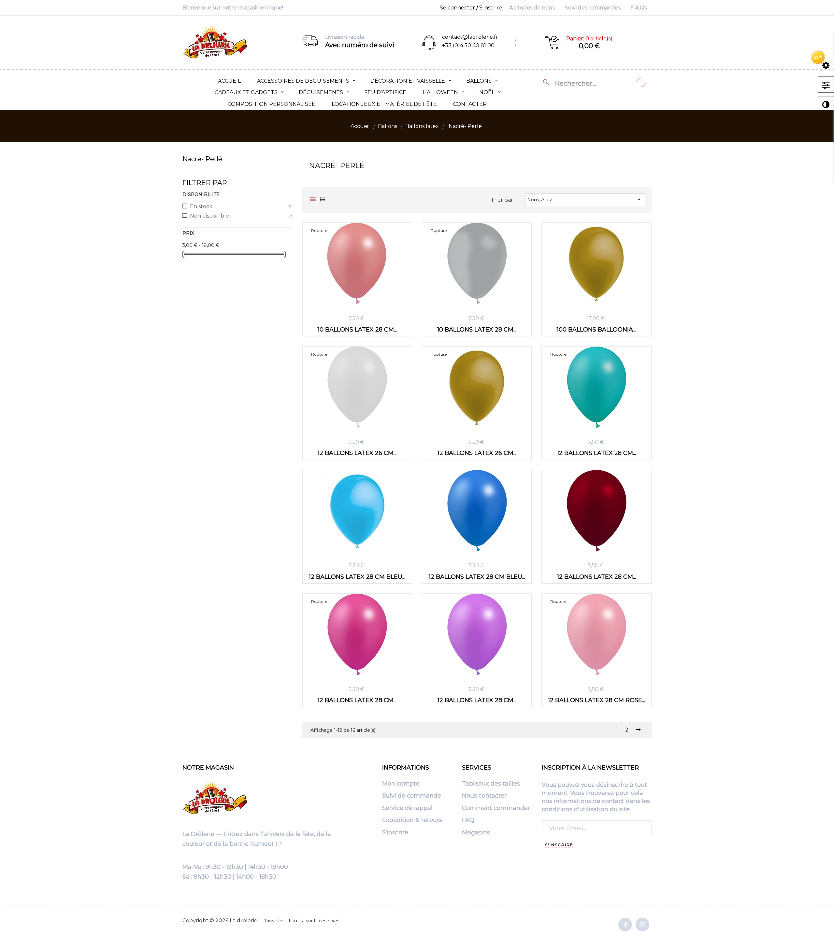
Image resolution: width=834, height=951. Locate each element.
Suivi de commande (411, 796)
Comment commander (496, 808)
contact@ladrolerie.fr (470, 37)
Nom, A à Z (585, 199)
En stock (201, 206)
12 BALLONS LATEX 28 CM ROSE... (596, 700)
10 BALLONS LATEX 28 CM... (357, 329)
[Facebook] (625, 925)
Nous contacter (484, 796)
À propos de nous (532, 8)
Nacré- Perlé (202, 159)
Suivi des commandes (593, 8)
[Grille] (313, 199)
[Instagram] (642, 925)
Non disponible (209, 216)
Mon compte (401, 784)
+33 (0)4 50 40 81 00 (468, 45)
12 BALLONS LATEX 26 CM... (357, 452)
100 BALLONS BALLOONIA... (596, 329)
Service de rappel (407, 808)
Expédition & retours (412, 820)
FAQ (468, 820)
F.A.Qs (638, 8)
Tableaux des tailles (491, 784)
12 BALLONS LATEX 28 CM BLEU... (357, 576)
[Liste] (323, 199)
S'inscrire (395, 833)
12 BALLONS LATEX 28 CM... (596, 452)
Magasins (476, 833)
